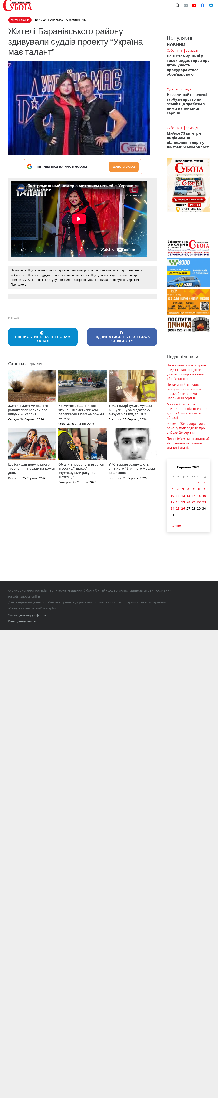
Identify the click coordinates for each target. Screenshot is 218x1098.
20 (188, 502)
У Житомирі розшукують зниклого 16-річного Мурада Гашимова (132, 468)
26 (183, 508)
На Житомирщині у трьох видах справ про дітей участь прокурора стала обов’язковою (188, 65)
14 (194, 495)
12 (183, 495)
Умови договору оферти (27, 615)
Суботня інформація (182, 50)
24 (172, 508)
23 (204, 502)
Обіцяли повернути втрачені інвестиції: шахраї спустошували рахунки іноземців (81, 470)
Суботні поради (179, 89)
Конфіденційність (22, 621)
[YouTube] (194, 5)
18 (178, 502)
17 (172, 502)
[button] (178, 5)
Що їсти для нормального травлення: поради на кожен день (31, 468)
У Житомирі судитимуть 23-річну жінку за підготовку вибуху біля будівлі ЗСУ (131, 409)
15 (199, 495)
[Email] (185, 5)
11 (178, 495)
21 (194, 502)
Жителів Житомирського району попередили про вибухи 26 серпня (28, 409)
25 (178, 508)
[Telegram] (211, 5)
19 (183, 502)
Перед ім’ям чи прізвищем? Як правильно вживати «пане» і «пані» (188, 443)
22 (199, 502)
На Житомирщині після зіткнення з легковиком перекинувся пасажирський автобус (81, 411)
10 (172, 495)
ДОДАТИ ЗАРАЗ (124, 167)
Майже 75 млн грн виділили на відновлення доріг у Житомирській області (188, 140)
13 (188, 495)
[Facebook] (202, 5)
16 (204, 495)
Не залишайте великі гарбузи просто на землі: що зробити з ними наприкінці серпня (187, 103)
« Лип (176, 526)
